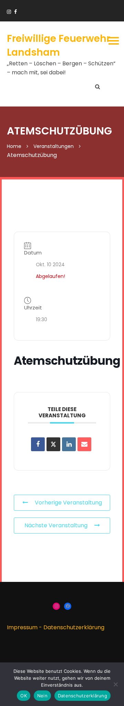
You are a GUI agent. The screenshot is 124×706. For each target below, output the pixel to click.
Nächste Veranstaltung (55, 525)
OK (23, 695)
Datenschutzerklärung (73, 627)
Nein (42, 695)
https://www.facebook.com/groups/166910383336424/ (15, 11)
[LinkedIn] (69, 444)
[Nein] (115, 684)
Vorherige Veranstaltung (68, 503)
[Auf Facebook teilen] (38, 444)
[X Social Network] (53, 444)
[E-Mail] (84, 444)
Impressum (22, 627)
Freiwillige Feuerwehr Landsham (58, 45)
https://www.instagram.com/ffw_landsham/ (9, 11)
